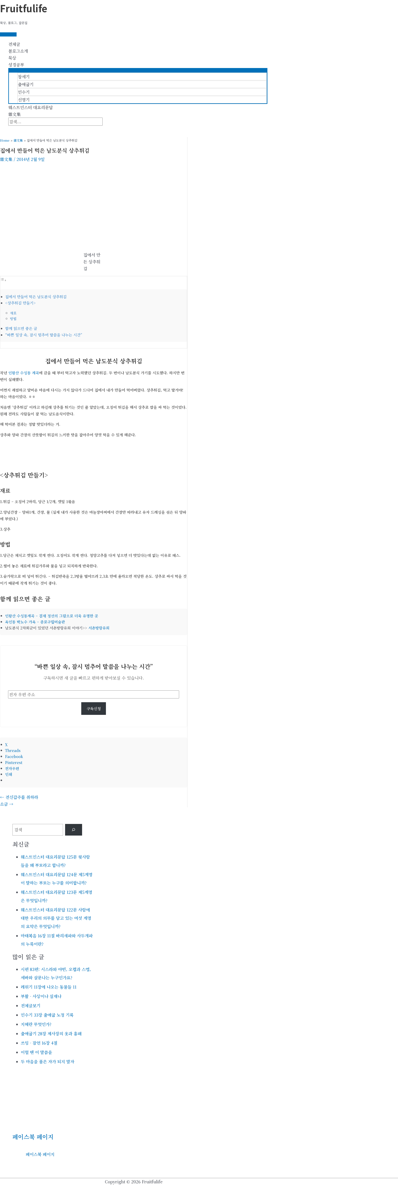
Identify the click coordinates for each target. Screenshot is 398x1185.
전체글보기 (30, 1006)
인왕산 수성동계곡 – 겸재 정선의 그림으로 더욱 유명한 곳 (51, 615)
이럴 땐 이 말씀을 (36, 1052)
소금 (6, 804)
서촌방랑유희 (98, 627)
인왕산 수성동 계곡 (23, 372)
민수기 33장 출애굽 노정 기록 (47, 1015)
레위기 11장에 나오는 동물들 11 (48, 987)
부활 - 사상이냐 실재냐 (41, 996)
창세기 (24, 77)
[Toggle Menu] (137, 70)
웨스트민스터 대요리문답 (30, 107)
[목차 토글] (3, 280)
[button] (10, 129)
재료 (13, 312)
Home (5, 140)
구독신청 (94, 708)
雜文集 (14, 114)
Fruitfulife (23, 8)
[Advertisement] (93, 195)
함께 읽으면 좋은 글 (21, 328)
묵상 (12, 58)
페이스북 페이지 (32, 1137)
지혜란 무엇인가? (36, 1024)
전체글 (14, 44)
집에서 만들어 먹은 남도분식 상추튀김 (36, 296)
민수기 (24, 92)
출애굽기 (26, 84)
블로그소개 (18, 51)
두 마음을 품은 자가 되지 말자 (47, 1061)
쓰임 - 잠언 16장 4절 (39, 1043)
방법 (13, 318)
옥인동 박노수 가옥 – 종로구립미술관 (35, 621)
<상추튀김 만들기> (20, 302)
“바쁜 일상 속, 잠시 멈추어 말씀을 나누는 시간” (43, 334)
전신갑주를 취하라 (19, 797)
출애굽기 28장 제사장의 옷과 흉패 (51, 1033)
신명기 (24, 100)
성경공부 (16, 65)
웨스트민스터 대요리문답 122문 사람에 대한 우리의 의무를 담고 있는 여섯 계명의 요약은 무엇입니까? (56, 918)
